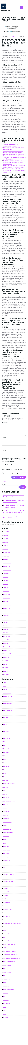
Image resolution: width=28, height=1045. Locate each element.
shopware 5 (6, 933)
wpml (4, 1007)
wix (4, 996)
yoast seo (5, 1017)
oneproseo (6, 818)
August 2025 (6, 573)
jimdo (4, 759)
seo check (5, 888)
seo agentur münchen (8, 874)
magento (5, 787)
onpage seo (6, 836)
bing (4, 707)
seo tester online (7, 909)
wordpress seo (7, 1003)
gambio (5, 721)
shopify (5, 926)
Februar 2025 (6, 594)
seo (4, 871)
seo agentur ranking (8, 878)
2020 (4, 686)
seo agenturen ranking (8, 881)
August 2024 (6, 615)
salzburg (5, 857)
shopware (5, 930)
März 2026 (6, 549)
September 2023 (7, 653)
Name (4, 437)
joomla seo (6, 766)
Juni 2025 (5, 580)
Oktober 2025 (6, 566)
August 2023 (6, 657)
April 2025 (5, 587)
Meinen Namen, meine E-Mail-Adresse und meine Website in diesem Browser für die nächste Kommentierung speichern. (14, 460)
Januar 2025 (6, 598)
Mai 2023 (5, 667)
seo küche (5, 898)
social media (6, 940)
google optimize (7, 728)
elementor (5, 717)
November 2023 (7, 646)
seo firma (5, 895)
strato (4, 947)
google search (6, 731)
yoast (4, 1014)
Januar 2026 (6, 556)
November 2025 (7, 563)
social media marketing (9, 944)
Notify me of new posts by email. (10, 473)
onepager (5, 815)
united (4, 982)
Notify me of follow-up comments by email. (12, 469)
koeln (4, 773)
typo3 (4, 975)
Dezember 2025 (7, 559)
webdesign (6, 986)
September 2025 (7, 570)
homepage (6, 752)
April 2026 (5, 545)
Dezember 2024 (7, 601)
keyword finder (6, 769)
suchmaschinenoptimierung (10, 954)
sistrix (4, 937)
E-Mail (4, 444)
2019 (4, 682)
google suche (6, 738)
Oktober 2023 (6, 650)
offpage (5, 808)
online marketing (7, 822)
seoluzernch (14, 36)
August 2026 (6, 531)
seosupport (6, 919)
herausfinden (6, 748)
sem (4, 867)
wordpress (5, 1000)
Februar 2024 (6, 636)
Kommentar (5, 422)
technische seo (7, 965)
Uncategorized (7, 979)
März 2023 (6, 674)
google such (6, 734)
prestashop (6, 846)
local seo (5, 780)
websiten (5, 993)
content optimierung (8, 714)
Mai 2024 (5, 626)
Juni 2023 (5, 664)
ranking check (6, 850)
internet (5, 755)
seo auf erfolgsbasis (8, 885)
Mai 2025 (5, 584)
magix (4, 790)
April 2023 (5, 671)
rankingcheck (6, 853)
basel (4, 700)
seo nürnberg (6, 902)
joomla (5, 762)
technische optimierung (9, 961)
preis (4, 839)
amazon (5, 689)
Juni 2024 (5, 622)
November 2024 (7, 605)
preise (4, 843)
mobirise (5, 804)
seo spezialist (6, 905)
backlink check (7, 693)
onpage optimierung (8, 832)
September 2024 (7, 612)
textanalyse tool (7, 972)
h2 (4, 741)
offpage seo (6, 811)
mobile (5, 794)
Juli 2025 (5, 577)
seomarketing (6, 916)
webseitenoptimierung (8, 989)
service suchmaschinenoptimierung (12, 923)
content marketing (7, 710)
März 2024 (6, 633)
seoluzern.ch (6, 10)
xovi (4, 1010)
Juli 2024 (5, 619)
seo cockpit (6, 891)
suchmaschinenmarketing (9, 951)
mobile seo (6, 797)
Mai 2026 (5, 542)
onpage (5, 825)
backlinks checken (8, 696)
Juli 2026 (5, 535)
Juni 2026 (5, 538)
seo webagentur (7, 912)
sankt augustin (7, 860)
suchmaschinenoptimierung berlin (11, 958)
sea (4, 864)
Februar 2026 (6, 552)
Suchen (4, 484)
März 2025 (6, 591)
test (4, 968)
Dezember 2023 (7, 643)
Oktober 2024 (6, 608)
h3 (4, 745)
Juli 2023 (5, 660)
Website (4, 450)
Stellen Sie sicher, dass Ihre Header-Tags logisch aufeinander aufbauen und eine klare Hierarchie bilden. (13, 162)
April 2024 (5, 629)
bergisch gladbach (8, 703)
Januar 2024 (6, 639)
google (5, 724)
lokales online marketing (9, 783)
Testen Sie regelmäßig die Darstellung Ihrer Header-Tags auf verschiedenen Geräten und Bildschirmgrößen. (14, 170)
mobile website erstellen (9, 801)
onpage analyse (7, 829)
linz (4, 776)
